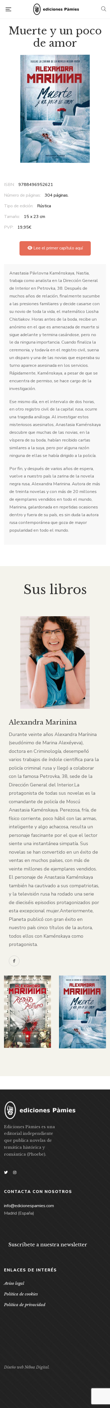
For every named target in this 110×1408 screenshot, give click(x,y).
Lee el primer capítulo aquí (57, 248)
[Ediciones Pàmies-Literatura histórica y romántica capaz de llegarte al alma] (56, 9)
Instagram (14, 1172)
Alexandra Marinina (43, 722)
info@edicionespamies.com (29, 1206)
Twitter (6, 1172)
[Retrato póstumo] (27, 1012)
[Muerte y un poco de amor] (82, 1012)
